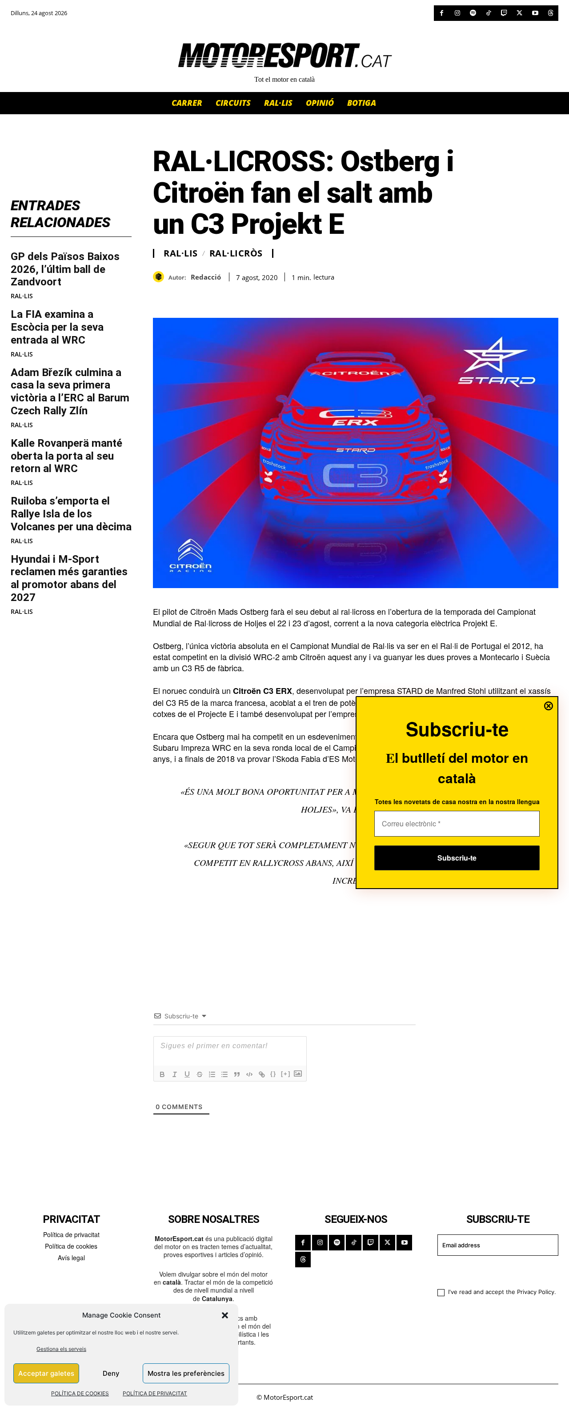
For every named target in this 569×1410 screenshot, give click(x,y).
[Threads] (550, 13)
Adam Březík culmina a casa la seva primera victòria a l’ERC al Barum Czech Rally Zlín (70, 391)
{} (273, 1073)
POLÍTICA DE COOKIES (80, 1393)
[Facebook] (441, 13)
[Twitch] (504, 13)
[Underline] (187, 1074)
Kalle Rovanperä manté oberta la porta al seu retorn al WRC (66, 456)
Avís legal (71, 1257)
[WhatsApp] (182, 295)
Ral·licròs (236, 253)
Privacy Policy (535, 1291)
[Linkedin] (223, 295)
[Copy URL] (243, 295)
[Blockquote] (237, 1074)
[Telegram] (264, 295)
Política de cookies (71, 1246)
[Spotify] (473, 13)
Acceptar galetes (46, 1373)
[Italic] (174, 1074)
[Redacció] (160, 276)
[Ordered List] (212, 1074)
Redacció (206, 277)
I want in (492, 1270)
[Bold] (162, 1074)
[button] (224, 1315)
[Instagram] (457, 13)
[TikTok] (488, 13)
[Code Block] (249, 1074)
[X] (519, 13)
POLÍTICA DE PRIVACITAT (155, 1393)
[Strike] (199, 1074)
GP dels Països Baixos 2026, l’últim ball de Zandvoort (65, 269)
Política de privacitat (71, 1234)
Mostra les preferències (186, 1373)
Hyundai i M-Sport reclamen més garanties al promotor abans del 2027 (69, 578)
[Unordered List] (224, 1074)
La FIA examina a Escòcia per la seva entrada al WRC (57, 327)
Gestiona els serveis (61, 1349)
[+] (286, 1073)
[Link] (262, 1074)
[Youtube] (535, 13)
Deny (111, 1373)
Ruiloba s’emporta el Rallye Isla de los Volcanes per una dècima (71, 514)
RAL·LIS (22, 296)
